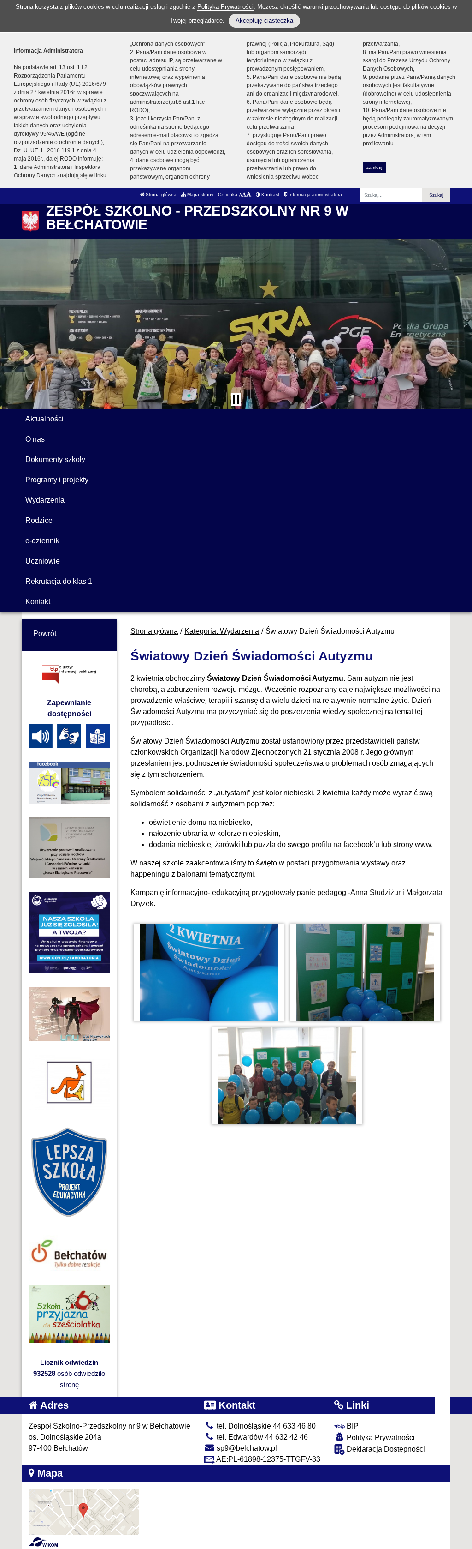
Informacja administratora (314, 194)
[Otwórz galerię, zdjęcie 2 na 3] (365, 972)
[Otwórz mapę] (84, 1511)
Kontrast (269, 194)
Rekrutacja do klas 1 (58, 581)
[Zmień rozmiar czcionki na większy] (244, 194)
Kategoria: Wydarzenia (221, 631)
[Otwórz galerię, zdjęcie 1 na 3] (209, 972)
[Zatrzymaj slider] (236, 399)
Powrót (44, 633)
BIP (352, 1426)
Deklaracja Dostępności (385, 1449)
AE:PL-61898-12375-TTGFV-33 (267, 1459)
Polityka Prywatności (380, 1437)
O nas (35, 439)
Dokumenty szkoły (55, 459)
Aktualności (44, 419)
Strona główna (160, 194)
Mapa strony (199, 194)
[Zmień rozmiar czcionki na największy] (248, 194)
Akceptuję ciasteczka (264, 20)
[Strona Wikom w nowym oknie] (43, 1542)
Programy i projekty (56, 480)
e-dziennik (42, 541)
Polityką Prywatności (225, 6)
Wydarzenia (45, 500)
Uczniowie (42, 561)
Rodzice (39, 520)
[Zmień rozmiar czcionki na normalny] (240, 194)
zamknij (374, 167)
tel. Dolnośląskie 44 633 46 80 (265, 1426)
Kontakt (37, 602)
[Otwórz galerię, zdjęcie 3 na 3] (287, 1075)
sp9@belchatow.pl (246, 1448)
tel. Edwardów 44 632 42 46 (261, 1437)
